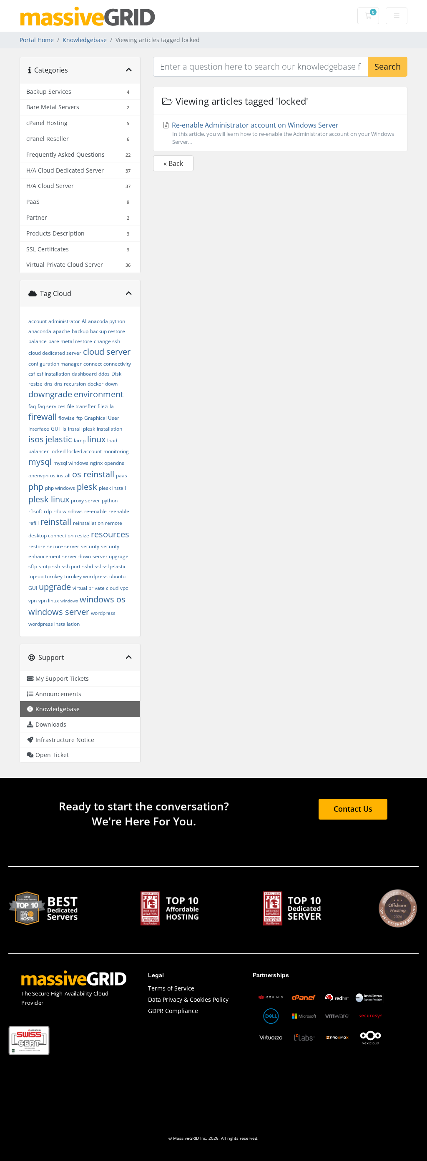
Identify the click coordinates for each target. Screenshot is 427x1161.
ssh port (71, 566)
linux (96, 439)
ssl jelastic (114, 566)
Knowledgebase (85, 40)
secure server (63, 546)
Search (387, 66)
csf (31, 373)
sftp (32, 566)
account (37, 321)
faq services (51, 406)
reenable (118, 511)
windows (69, 601)
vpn (32, 600)
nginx (96, 462)
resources (110, 534)
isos (36, 439)
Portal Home (37, 40)
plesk (87, 486)
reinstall (55, 521)
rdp (48, 511)
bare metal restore (70, 341)
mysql (40, 461)
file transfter (81, 406)
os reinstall (93, 474)
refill (33, 523)
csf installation (53, 373)
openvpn (38, 475)
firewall (42, 416)
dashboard (84, 373)
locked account (84, 451)
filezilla (106, 406)
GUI (55, 428)
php (35, 486)
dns (48, 383)
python (110, 500)
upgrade (55, 586)
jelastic (58, 439)
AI (84, 321)
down (111, 383)
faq (32, 406)
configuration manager (55, 363)
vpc (124, 588)
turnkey (54, 576)
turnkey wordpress (86, 576)
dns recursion (70, 383)
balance (37, 341)
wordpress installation (54, 623)
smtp (44, 566)
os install (60, 475)
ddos (104, 373)
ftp (79, 417)
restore (36, 546)
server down (76, 556)
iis (63, 428)
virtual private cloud (95, 588)
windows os (103, 599)
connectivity (117, 363)
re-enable (95, 511)
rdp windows (68, 511)
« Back (173, 163)
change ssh (107, 341)
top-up (35, 576)
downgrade (50, 394)
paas (121, 475)
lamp (79, 440)
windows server (58, 611)
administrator (64, 321)
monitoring (116, 451)
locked (57, 451)
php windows (60, 487)
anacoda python (106, 321)
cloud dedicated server (54, 352)
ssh (56, 566)
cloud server (107, 351)
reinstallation (88, 523)
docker (95, 383)
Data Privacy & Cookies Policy (188, 999)
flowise (66, 417)
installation (109, 428)
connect (92, 363)
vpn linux (48, 600)
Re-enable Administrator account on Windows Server (282, 132)
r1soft (35, 511)
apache (61, 331)
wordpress (103, 613)
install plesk (81, 428)
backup (80, 331)
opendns (114, 462)
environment (98, 394)
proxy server (85, 500)
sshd (87, 566)
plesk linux (48, 499)
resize (82, 535)
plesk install (112, 487)
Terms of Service (171, 988)
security (90, 546)
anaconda (39, 331)
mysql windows (70, 462)
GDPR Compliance (173, 1011)
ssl (98, 566)
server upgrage (110, 556)
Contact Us (353, 809)
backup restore (107, 331)
